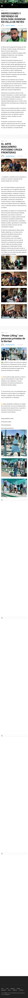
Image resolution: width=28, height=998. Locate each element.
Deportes (15, 990)
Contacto (21, 990)
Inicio (2, 988)
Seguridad (3, 990)
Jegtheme (7, 994)
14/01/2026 (20, 25)
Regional (13, 988)
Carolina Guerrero (10, 156)
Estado (18, 988)
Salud (9, 990)
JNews (6, 993)
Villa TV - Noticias (10, 25)
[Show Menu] (2, 5)
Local (6, 10)
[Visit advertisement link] (14, 1)
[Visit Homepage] (15, 5)
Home (2, 10)
